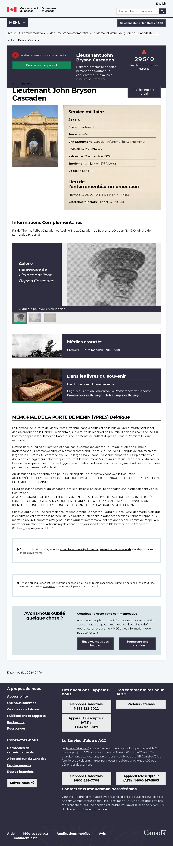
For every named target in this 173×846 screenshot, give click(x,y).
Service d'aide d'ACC (77, 748)
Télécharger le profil (144, 91)
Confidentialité (26, 838)
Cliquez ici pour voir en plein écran (42, 309)
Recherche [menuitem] (15, 722)
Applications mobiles (73, 834)
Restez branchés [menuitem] (20, 772)
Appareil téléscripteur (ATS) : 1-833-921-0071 (86, 722)
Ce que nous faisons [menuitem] (23, 709)
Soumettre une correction (137, 643)
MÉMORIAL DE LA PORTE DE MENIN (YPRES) (99, 194)
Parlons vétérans (141, 704)
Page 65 (72, 391)
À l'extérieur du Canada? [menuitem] (26, 759)
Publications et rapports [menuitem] (26, 716)
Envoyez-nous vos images (95, 643)
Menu (18, 22)
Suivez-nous (23, 784)
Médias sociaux (35, 834)
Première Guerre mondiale (85, 350)
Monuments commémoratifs (68, 33)
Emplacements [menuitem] (19, 765)
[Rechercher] (162, 11)
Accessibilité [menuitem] (17, 696)
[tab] (19, 318)
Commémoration (33, 33)
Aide (11, 834)
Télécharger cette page (122, 395)
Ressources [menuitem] (16, 728)
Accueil (12, 33)
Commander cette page (84, 395)
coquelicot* (84, 75)
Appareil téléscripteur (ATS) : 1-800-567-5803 (141, 778)
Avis (102, 834)
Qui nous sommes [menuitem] (21, 703)
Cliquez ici (49, 586)
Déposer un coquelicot (41, 65)
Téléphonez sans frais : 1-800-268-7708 (86, 778)
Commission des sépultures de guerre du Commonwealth (95, 549)
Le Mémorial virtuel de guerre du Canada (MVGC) (125, 33)
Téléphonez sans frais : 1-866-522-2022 (86, 706)
